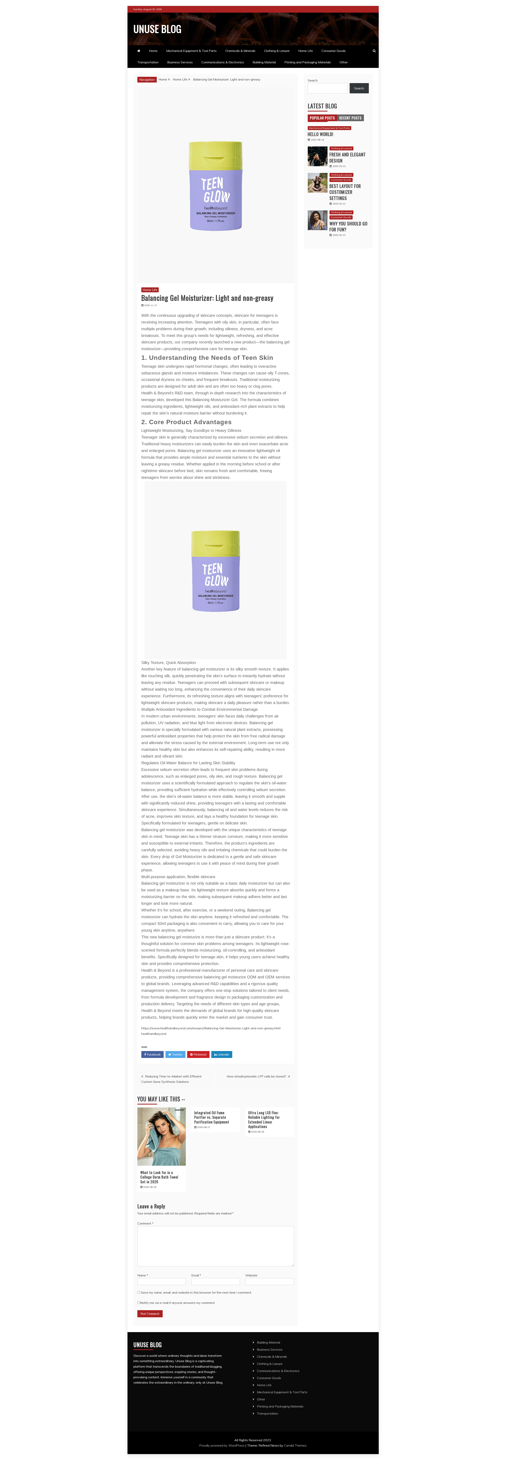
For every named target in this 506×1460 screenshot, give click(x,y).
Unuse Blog (157, 28)
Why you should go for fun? (348, 226)
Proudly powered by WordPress (222, 1445)
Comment (145, 1223)
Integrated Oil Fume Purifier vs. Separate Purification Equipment (211, 1117)
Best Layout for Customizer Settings (345, 192)
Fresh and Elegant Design (347, 157)
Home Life (305, 51)
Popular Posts (322, 117)
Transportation (148, 62)
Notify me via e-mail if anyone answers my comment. (177, 1303)
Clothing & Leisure (277, 51)
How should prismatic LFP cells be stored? (256, 1076)
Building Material (264, 62)
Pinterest (200, 1054)
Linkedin (223, 1054)
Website (251, 1275)
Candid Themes (295, 1445)
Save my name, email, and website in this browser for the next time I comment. (196, 1292)
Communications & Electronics (222, 62)
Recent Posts (350, 117)
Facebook (153, 1054)
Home (153, 51)
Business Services (180, 62)
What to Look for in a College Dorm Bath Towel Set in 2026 (159, 1177)
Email (196, 1275)
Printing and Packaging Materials (307, 62)
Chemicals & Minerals (240, 51)
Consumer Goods (334, 51)
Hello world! (320, 134)
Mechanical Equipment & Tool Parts (191, 51)
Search (313, 80)
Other (344, 62)
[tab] (322, 117)
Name (142, 1275)
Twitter (176, 1054)
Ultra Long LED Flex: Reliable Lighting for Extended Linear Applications (264, 1119)
